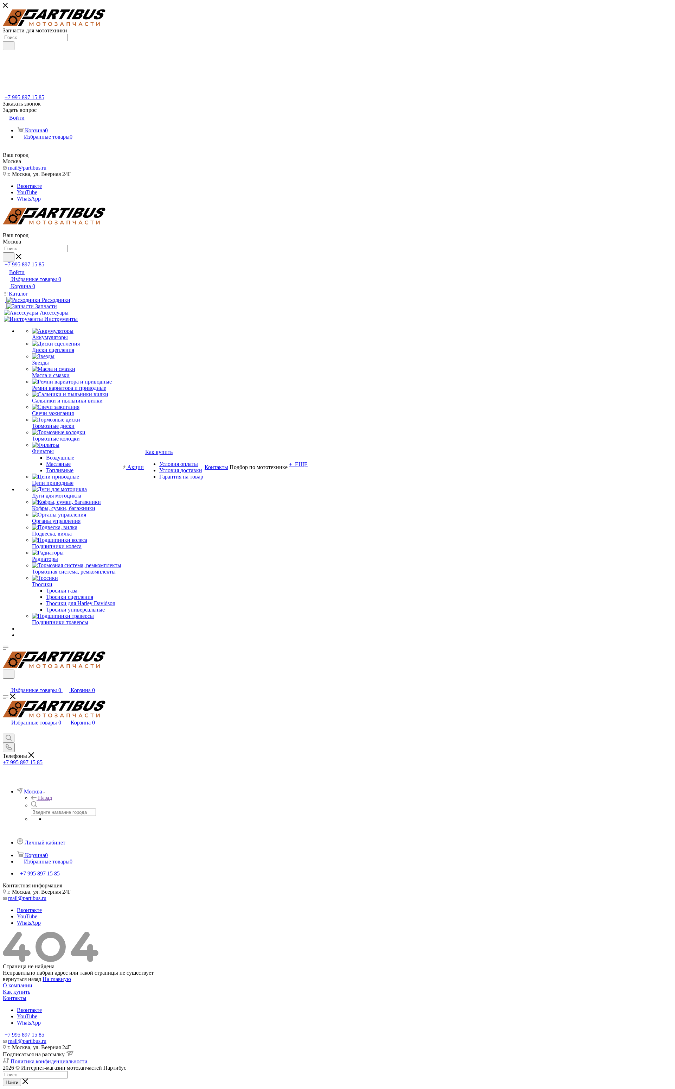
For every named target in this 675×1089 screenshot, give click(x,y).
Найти (12, 1082)
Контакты (14, 998)
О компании (17, 985)
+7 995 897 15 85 (24, 97)
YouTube (27, 192)
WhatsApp (29, 199)
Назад (45, 798)
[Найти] (8, 45)
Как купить (16, 992)
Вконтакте (29, 186)
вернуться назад (22, 979)
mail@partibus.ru (27, 168)
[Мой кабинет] (6, 683)
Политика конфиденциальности (49, 1061)
